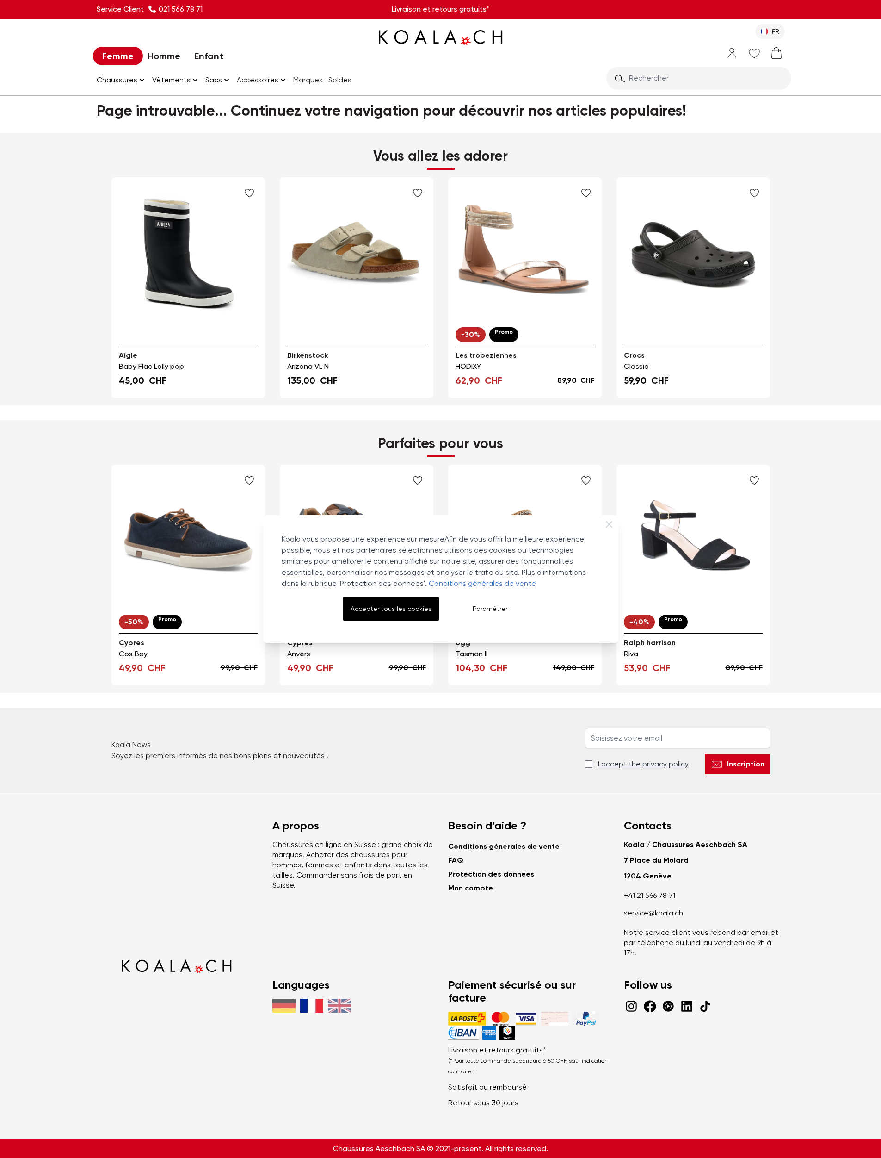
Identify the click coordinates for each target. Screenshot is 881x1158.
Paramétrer (490, 608)
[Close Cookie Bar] (609, 524)
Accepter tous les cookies (391, 608)
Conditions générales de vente (482, 583)
